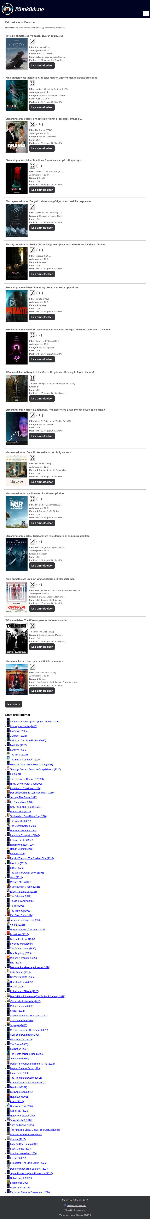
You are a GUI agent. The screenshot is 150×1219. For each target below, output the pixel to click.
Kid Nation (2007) (19, 1049)
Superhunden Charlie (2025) (25, 887)
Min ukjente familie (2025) (23, 726)
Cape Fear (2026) (19, 1111)
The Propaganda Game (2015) (26, 1078)
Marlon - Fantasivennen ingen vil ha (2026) (32, 1063)
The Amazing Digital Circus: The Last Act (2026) (35, 1130)
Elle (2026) (16, 962)
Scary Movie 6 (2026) (21, 1120)
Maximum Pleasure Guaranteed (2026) (30, 1192)
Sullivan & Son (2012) (21, 1092)
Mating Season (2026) (21, 1006)
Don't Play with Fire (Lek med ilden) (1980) (32, 792)
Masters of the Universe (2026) (26, 1134)
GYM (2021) (16, 877)
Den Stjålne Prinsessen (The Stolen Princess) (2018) (37, 996)
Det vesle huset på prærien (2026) (27, 929)
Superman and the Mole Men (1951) (28, 1015)
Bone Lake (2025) (19, 934)
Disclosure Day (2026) (21, 1106)
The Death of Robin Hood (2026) (27, 1054)
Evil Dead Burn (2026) (21, 915)
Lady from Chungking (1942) (25, 835)
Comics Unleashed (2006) (23, 1153)
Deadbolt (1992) (18, 1087)
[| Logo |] (23, 15)
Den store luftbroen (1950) (23, 830)
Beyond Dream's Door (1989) (25, 1068)
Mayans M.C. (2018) (20, 882)
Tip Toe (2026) (17, 906)
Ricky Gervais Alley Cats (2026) (26, 784)
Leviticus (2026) (18, 863)
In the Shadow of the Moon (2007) (27, 1082)
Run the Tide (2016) (20, 811)
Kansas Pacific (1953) (21, 840)
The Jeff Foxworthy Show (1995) (27, 872)
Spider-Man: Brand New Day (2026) (28, 816)
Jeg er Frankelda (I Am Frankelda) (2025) (31, 1173)
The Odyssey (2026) (20, 896)
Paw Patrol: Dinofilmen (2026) (25, 788)
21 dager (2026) (18, 736)
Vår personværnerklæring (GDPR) (75, 1215)
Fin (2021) (15, 774)
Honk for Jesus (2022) (21, 982)
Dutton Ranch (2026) (21, 1178)
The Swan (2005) (19, 1044)
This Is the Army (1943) (22, 901)
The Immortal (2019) (20, 910)
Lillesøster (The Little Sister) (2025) (28, 1163)
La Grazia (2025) (19, 731)
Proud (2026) (17, 1101)
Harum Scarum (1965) (21, 849)
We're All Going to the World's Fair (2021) (31, 764)
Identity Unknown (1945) (22, 845)
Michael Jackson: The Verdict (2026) (29, 1030)
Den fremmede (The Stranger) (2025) (29, 1169)
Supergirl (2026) (18, 1025)
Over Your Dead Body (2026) (25, 1035)
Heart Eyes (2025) (19, 1097)
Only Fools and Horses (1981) (25, 807)
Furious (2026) (17, 853)
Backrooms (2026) (19, 1183)
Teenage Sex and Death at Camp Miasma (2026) (35, 769)
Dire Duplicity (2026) (20, 953)
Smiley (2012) (17, 1011)
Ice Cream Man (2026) (21, 802)
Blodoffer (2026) (18, 745)
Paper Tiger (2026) (20, 1187)
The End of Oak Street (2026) (25, 759)
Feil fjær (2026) (18, 1158)
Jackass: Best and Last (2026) (25, 920)
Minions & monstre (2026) (23, 958)
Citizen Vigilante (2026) (22, 977)
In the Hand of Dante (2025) (24, 991)
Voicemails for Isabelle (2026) (25, 1001)
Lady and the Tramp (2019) (24, 1144)
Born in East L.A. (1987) (22, 939)
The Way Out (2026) (20, 821)
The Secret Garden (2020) (23, 826)
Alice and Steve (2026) (22, 1125)
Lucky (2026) (17, 868)
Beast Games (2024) (20, 1148)
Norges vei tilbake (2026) (23, 1115)
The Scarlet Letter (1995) (23, 948)
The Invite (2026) (19, 754)
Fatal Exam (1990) (19, 1073)
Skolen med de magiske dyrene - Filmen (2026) (34, 722)
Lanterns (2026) (18, 750)
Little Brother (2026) (20, 972)
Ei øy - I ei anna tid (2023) (23, 891)
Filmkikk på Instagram (75, 1210)
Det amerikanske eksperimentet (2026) (30, 967)
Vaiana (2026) (17, 925)
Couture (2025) (18, 1139)
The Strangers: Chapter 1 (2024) (27, 779)
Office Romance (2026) (22, 1020)
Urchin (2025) (17, 986)
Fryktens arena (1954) (21, 944)
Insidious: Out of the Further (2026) (28, 740)
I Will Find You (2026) (21, 1039)
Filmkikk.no (67, 1200)
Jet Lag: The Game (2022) (23, 797)
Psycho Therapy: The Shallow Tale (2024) (32, 858)
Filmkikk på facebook (76, 1205)
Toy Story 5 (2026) (19, 1059)
